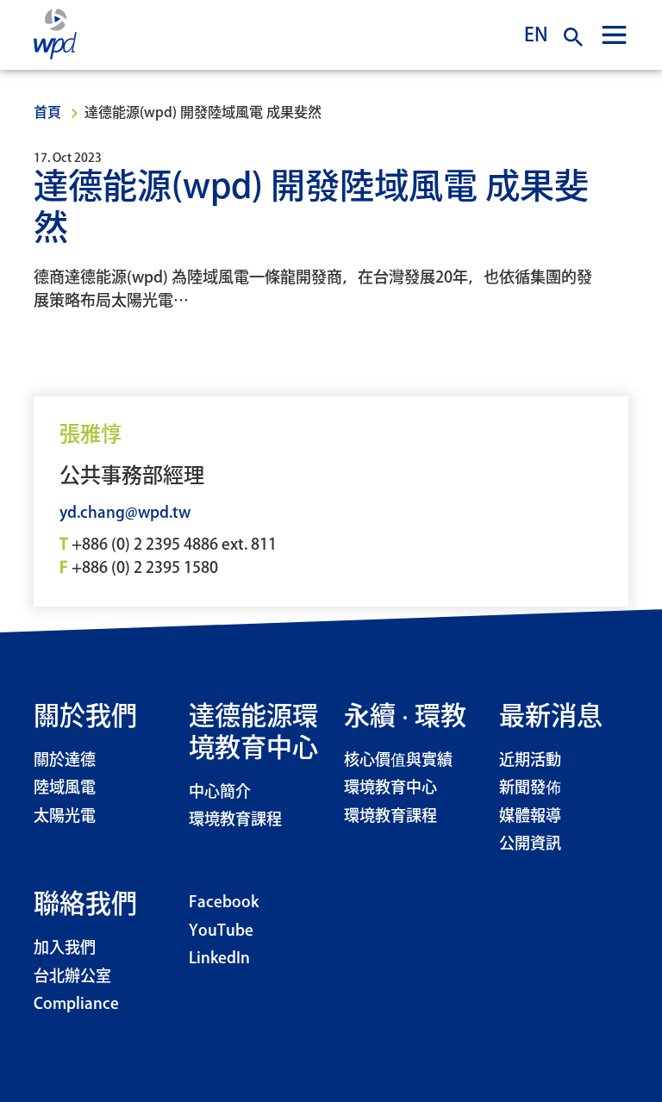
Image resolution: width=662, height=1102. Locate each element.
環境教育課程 (235, 820)
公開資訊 (530, 844)
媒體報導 (530, 817)
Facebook (224, 903)
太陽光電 (65, 817)
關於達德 (65, 761)
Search (573, 37)
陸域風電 (65, 788)
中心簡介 (220, 792)
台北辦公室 (72, 977)
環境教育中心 (390, 788)
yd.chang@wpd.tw (124, 513)
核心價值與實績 (398, 761)
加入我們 (65, 948)
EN (536, 34)
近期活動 (530, 761)
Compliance (76, 1004)
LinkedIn (219, 959)
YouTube (221, 931)
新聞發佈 (530, 788)
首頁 (47, 113)
